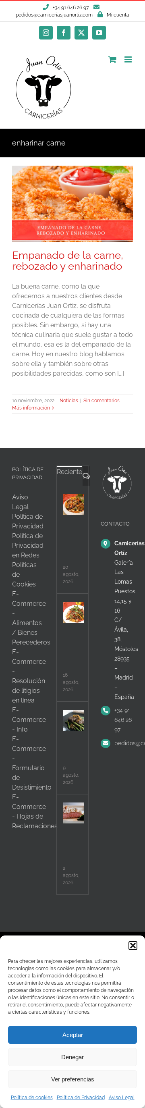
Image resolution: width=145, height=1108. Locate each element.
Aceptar (72, 1034)
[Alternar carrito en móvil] (112, 59)
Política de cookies (32, 1097)
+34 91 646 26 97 (123, 720)
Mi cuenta (118, 15)
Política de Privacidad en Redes (28, 545)
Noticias (69, 400)
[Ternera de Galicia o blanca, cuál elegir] (73, 720)
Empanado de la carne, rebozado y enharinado (67, 260)
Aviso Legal (122, 1097)
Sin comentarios (101, 400)
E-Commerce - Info (29, 719)
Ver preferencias (72, 1079)
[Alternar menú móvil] (128, 59)
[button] (133, 946)
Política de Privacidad (81, 1097)
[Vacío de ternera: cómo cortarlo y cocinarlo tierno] (73, 812)
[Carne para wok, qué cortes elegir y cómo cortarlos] (73, 612)
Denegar (72, 1057)
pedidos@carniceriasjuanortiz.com (54, 15)
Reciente (69, 472)
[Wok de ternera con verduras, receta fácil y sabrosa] (73, 504)
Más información (31, 408)
